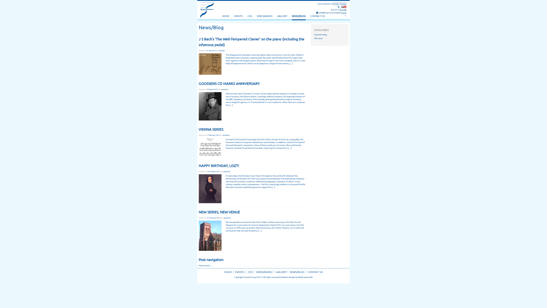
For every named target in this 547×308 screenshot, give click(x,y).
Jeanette (224, 89)
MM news (318, 38)
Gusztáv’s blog (320, 34)
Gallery (282, 16)
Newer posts (205, 265)
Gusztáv (222, 50)
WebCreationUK (305, 277)
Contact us (317, 16)
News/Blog (299, 16)
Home (225, 16)
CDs (250, 16)
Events (238, 16)
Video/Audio (264, 16)
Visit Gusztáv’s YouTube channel (332, 3)
